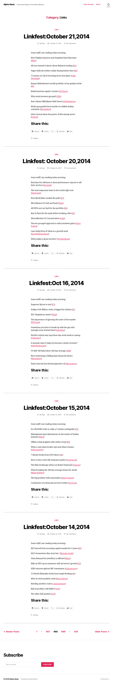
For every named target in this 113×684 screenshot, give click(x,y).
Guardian (60, 330)
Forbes (34, 117)
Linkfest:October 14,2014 (56, 527)
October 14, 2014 (55, 534)
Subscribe (47, 664)
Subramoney (37, 450)
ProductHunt (63, 239)
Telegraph (36, 193)
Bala (54, 314)
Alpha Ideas (9, 4)
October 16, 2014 (55, 290)
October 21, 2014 (55, 43)
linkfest (35, 138)
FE (73, 213)
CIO (57, 589)
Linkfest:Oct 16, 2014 (56, 283)
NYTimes (63, 91)
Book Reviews (89, 4)
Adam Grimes (67, 478)
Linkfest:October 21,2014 (56, 36)
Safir (62, 218)
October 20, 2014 (55, 168)
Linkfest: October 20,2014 (56, 161)
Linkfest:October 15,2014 (56, 407)
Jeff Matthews (69, 101)
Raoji (43, 43)
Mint (34, 60)
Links (56, 29)
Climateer (36, 338)
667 (48, 631)
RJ (32, 86)
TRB (58, 96)
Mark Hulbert (38, 473)
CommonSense (58, 584)
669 (63, 631)
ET (62, 198)
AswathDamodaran (40, 234)
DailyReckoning (38, 346)
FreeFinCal (71, 460)
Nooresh (47, 185)
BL (74, 66)
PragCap (72, 483)
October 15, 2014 (55, 415)
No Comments (71, 43)
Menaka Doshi (66, 553)
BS (76, 71)
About (98, 4)
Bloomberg (45, 109)
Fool (53, 594)
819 (76, 631)
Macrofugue (61, 579)
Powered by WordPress (29, 679)
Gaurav (76, 465)
